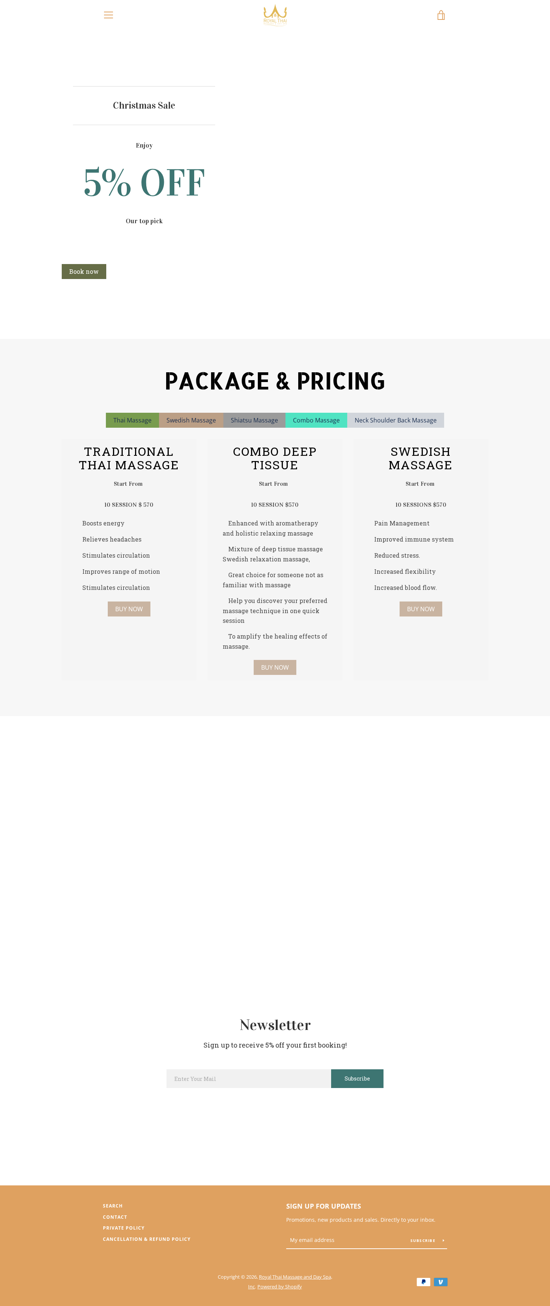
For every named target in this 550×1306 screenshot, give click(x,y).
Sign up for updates (323, 1206)
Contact (115, 1217)
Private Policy (123, 1228)
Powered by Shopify (279, 1286)
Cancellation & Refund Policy (146, 1239)
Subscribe (423, 1240)
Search (113, 1206)
